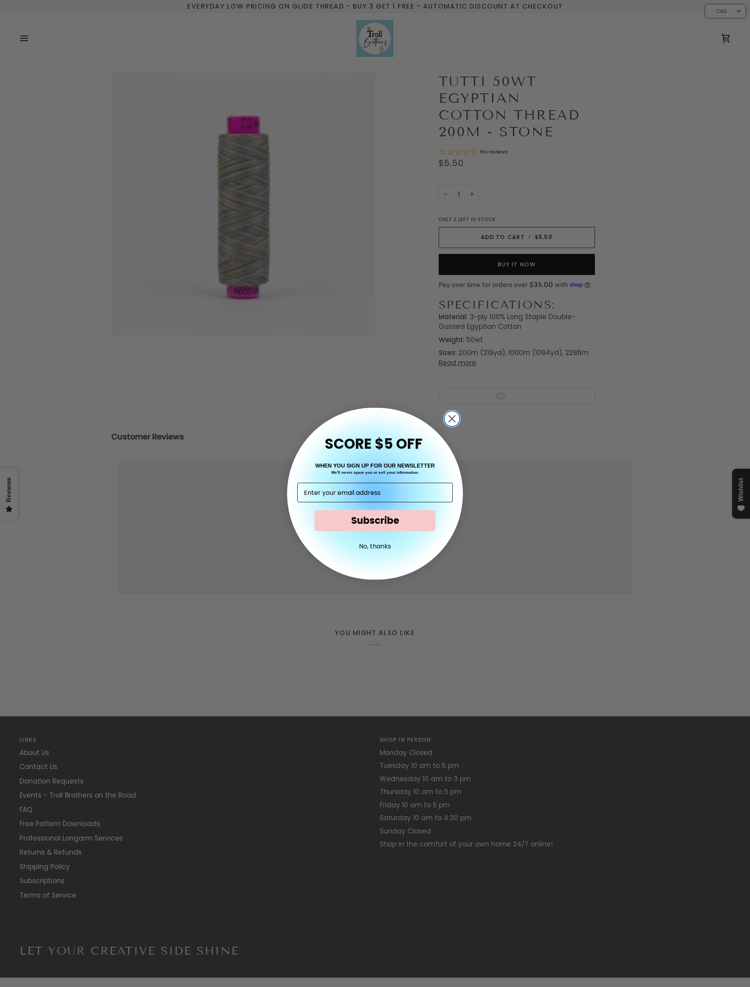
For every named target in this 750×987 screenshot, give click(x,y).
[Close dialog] (452, 419)
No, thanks (375, 546)
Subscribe (375, 520)
